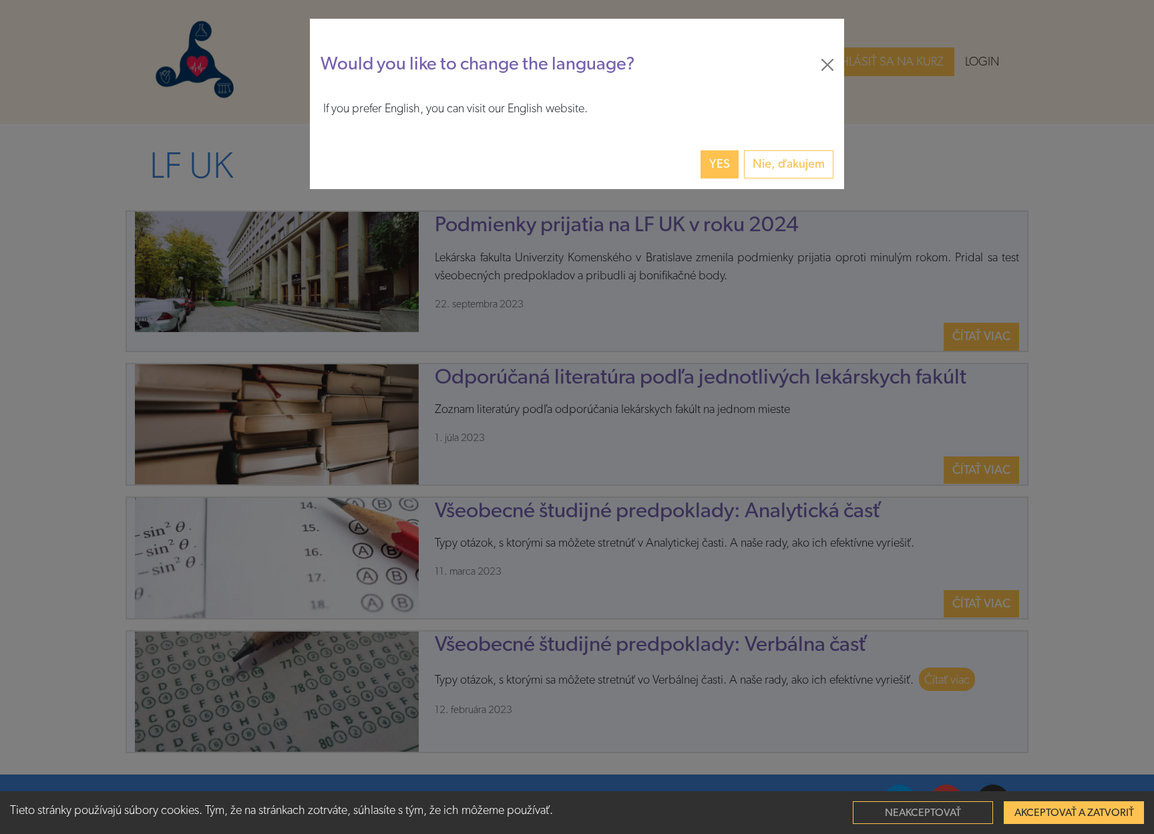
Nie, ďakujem (789, 164)
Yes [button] (719, 164)
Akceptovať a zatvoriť (1074, 812)
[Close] (827, 64)
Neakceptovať (923, 812)
